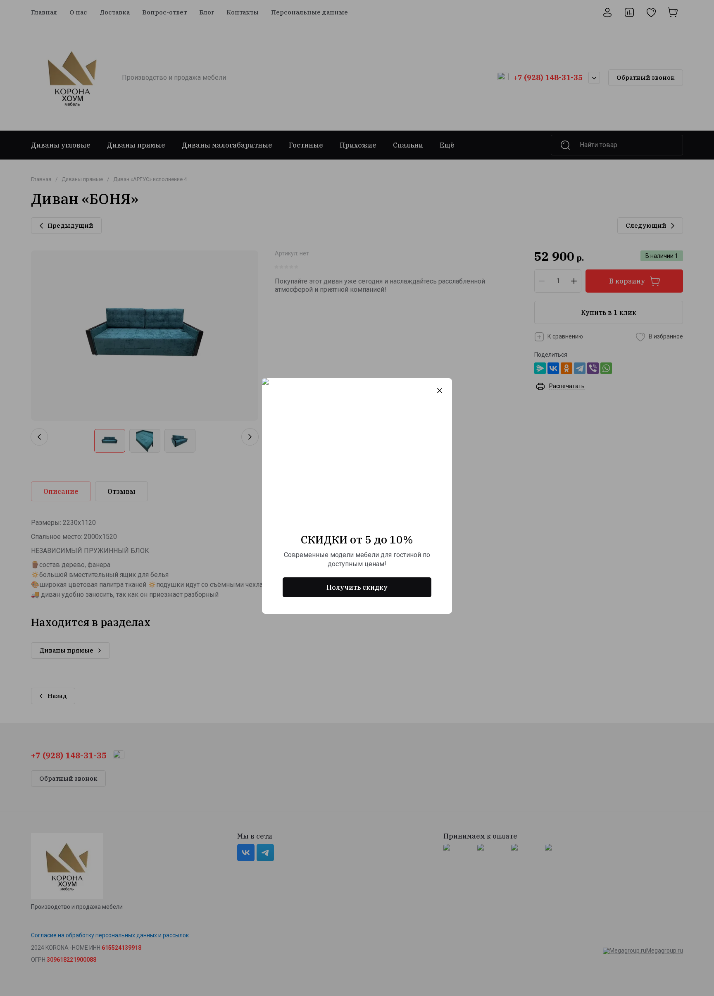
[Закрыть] (439, 390)
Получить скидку (357, 587)
